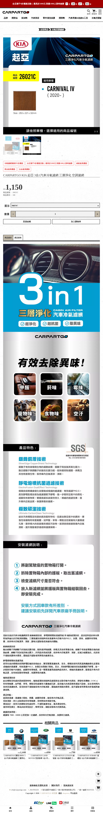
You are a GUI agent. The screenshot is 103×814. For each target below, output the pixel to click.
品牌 (6, 18)
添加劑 (24, 18)
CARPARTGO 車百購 (48, 793)
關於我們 (56, 785)
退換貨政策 (68, 785)
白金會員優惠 (24, 169)
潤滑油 (15, 18)
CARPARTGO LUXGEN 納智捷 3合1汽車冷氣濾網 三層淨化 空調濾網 (64, 758)
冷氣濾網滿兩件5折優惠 (14, 163)
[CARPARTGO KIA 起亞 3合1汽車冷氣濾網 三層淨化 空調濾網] (51, 85)
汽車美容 (35, 18)
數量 (6, 214)
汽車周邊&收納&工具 (78, 18)
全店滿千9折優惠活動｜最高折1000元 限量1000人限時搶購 (49, 163)
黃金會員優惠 (10, 169)
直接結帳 (27, 221)
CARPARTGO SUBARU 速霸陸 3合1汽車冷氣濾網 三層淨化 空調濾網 (88, 758)
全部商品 (44, 29)
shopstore (66, 793)
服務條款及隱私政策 (39, 785)
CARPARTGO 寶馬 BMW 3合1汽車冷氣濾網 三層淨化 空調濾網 (14, 758)
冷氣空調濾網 (58, 29)
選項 (6, 205)
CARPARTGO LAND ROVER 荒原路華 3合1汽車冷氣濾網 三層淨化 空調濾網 (39, 758)
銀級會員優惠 (81, 163)
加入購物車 (76, 221)
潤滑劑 (62, 18)
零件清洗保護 (49, 18)
